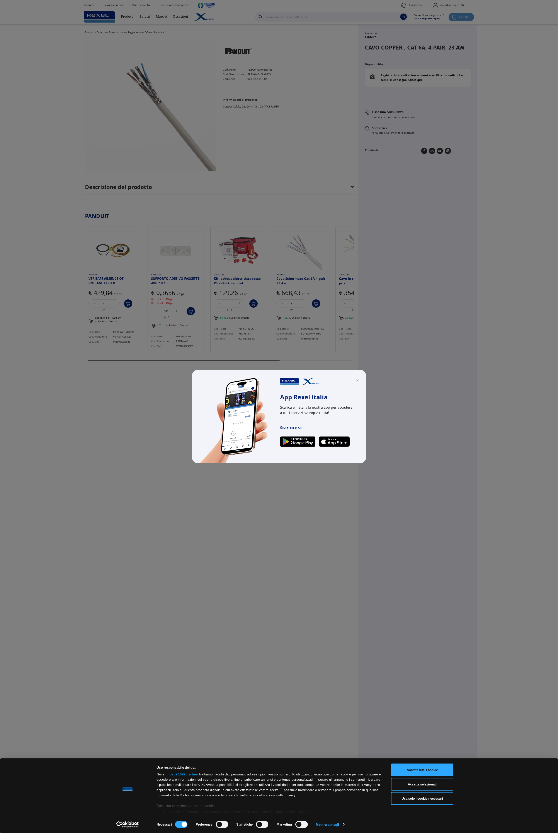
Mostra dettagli (327, 824)
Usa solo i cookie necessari (422, 798)
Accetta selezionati (422, 784)
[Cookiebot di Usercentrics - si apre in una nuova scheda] (128, 824)
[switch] (222, 824)
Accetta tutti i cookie (422, 770)
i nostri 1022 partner (181, 774)
